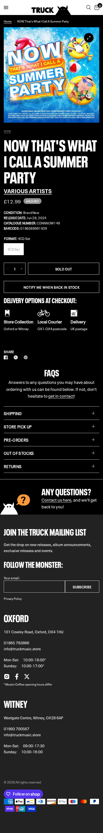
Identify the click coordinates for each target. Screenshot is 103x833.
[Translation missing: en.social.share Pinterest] (27, 357)
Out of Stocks (19, 453)
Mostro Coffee (14, 684)
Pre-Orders (16, 440)
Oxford (16, 617)
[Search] (88, 7)
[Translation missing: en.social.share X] (17, 357)
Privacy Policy (13, 598)
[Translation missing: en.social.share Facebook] (7, 357)
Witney (15, 703)
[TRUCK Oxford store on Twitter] (27, 678)
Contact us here (56, 499)
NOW (7, 131)
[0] (96, 7)
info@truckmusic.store (22, 648)
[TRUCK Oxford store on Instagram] (7, 678)
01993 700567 (16, 728)
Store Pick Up (18, 426)
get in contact (61, 395)
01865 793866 (16, 642)
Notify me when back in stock (52, 286)
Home (8, 21)
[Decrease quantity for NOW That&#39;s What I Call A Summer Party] (8, 268)
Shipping (13, 413)
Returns (13, 466)
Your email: (12, 577)
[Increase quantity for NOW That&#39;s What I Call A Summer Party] (21, 268)
